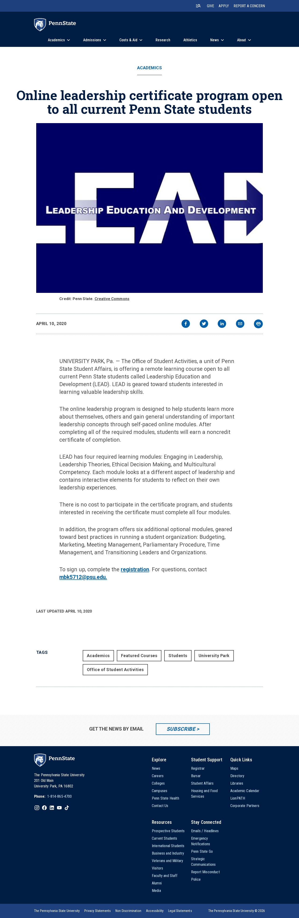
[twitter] (204, 324)
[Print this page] (258, 323)
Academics (149, 68)
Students (177, 655)
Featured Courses (139, 655)
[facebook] (186, 324)
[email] (240, 324)
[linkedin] (222, 324)
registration (135, 569)
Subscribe (181, 729)
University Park (214, 655)
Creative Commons (112, 299)
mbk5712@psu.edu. (83, 577)
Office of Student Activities (115, 669)
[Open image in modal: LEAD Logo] (149, 208)
